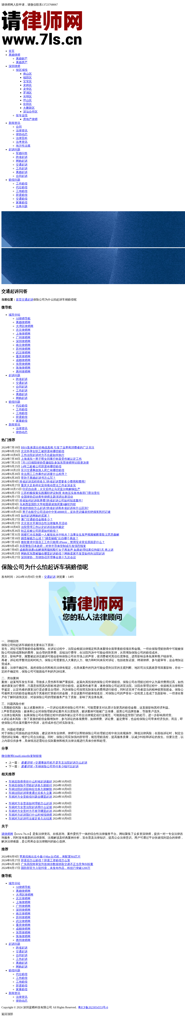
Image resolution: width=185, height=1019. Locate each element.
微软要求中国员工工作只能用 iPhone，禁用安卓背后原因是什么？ (63, 542)
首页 (11, 50)
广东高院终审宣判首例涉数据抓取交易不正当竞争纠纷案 (57, 864)
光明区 (27, 96)
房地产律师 (30, 119)
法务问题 (21, 206)
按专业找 (21, 115)
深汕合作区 (30, 111)
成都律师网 (23, 360)
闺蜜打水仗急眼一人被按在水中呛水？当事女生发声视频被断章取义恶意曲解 (70, 534)
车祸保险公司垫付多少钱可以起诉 (50, 766)
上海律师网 (23, 333)
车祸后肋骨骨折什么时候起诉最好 (30, 781)
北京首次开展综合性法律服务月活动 (44, 523)
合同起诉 (21, 175)
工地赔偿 (21, 191)
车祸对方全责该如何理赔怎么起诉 (30, 803)
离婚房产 (21, 62)
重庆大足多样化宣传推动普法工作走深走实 (48, 485)
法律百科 (21, 138)
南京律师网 (23, 345)
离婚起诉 (21, 172)
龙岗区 (27, 85)
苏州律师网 (23, 348)
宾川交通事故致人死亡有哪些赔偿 (42, 470)
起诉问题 (14, 149)
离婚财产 (21, 58)
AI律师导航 (23, 318)
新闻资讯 (14, 122)
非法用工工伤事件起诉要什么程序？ (44, 473)
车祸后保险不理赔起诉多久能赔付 (30, 785)
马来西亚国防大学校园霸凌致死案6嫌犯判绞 (48, 504)
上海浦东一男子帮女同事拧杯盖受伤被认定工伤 (51, 458)
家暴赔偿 (21, 202)
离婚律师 (14, 54)
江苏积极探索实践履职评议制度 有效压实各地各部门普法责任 (60, 492)
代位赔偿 (21, 187)
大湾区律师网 (24, 326)
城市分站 (14, 314)
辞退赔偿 (21, 194)
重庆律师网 (23, 356)
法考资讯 (21, 141)
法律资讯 (21, 130)
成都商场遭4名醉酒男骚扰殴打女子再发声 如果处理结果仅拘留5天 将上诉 (66, 549)
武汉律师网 (23, 352)
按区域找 (21, 69)
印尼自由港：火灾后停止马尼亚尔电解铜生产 (51, 489)
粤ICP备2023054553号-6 (93, 1007)
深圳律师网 (23, 341)
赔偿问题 (14, 179)
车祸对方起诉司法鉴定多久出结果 (30, 818)
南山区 (27, 73)
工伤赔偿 (21, 183)
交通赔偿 (21, 198)
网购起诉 (21, 160)
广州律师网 (23, 337)
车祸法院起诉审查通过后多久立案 (30, 792)
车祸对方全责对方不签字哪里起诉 (30, 810)
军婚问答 (21, 153)
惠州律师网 (23, 371)
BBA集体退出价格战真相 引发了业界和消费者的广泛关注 (57, 447)
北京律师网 (23, 329)
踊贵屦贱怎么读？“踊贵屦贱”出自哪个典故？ (49, 538)
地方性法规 (23, 145)
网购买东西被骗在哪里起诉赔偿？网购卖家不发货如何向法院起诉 (63, 553)
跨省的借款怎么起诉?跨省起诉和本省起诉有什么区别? (54, 508)
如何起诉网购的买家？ (35, 515)
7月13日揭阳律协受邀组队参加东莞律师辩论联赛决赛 (55, 462)
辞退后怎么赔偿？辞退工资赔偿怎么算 (45, 860)
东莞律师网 (23, 363)
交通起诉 (21, 164)
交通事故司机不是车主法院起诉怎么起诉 (54, 762)
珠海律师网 (23, 367)
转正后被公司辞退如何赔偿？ (40, 530)
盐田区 (27, 104)
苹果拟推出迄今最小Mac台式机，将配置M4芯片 (50, 856)
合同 (19, 126)
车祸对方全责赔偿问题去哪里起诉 (30, 796)
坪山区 (27, 100)
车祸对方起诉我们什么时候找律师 (30, 814)
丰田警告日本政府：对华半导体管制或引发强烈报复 (53, 545)
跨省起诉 (21, 157)
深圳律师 (14, 66)
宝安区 (27, 81)
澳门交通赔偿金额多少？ (37, 519)
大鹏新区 (29, 107)
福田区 (27, 77)
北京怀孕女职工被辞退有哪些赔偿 (42, 451)
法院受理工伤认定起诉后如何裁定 (42, 527)
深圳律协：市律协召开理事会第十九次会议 (48, 557)
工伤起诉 (21, 168)
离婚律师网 (23, 322)
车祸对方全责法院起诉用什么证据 (30, 807)
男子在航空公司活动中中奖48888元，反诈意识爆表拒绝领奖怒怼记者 (66, 511)
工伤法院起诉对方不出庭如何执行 (42, 455)
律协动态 (21, 134)
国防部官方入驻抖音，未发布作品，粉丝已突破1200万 (55, 867)
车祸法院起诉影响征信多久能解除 (30, 789)
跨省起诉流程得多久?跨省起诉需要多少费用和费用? (53, 481)
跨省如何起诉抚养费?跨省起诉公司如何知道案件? (51, 500)
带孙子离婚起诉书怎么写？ (38, 477)
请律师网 (7, 833)
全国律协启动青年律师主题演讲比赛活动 (47, 496)
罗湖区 (27, 92)
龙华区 (27, 88)
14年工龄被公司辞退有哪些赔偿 (41, 466)
